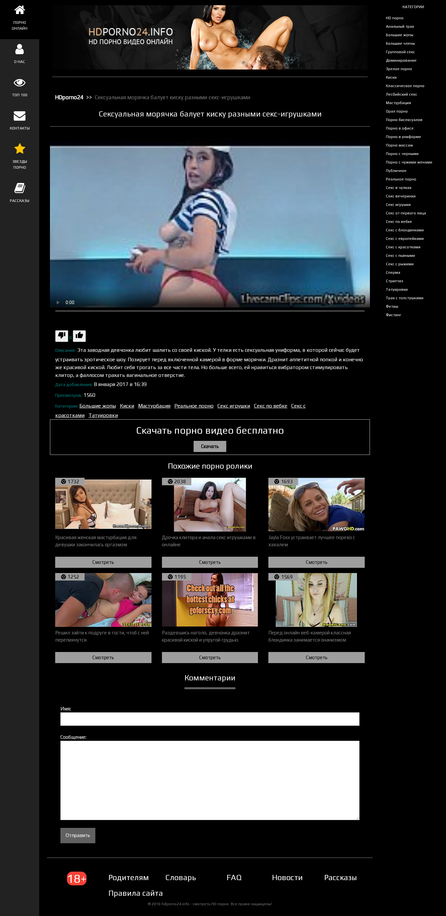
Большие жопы (399, 35)
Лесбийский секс (401, 94)
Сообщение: (73, 737)
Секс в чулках (398, 187)
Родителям (128, 877)
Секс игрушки (398, 204)
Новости (287, 877)
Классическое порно (405, 86)
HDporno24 (69, 97)
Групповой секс (400, 52)
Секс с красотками (403, 247)
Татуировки (397, 289)
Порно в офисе (400, 128)
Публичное (396, 170)
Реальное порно (401, 179)
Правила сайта (135, 893)
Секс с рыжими (400, 264)
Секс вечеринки (401, 196)
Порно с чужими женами (409, 162)
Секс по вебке (399, 221)
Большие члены (400, 43)
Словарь (180, 877)
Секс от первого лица (406, 213)
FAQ (234, 877)
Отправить (78, 835)
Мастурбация (398, 103)
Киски (391, 77)
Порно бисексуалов (404, 119)
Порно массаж (399, 145)
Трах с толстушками (404, 298)
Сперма (393, 272)
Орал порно (397, 111)
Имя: (65, 708)
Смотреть (103, 562)
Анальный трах (400, 26)
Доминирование (401, 60)
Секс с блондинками (405, 230)
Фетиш (392, 306)
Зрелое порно (399, 69)
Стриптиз (394, 281)
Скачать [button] (210, 446)
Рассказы (340, 877)
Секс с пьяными (400, 255)
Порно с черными (402, 153)
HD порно (395, 18)
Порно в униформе (403, 136)
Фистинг (393, 315)
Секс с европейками (405, 238)
